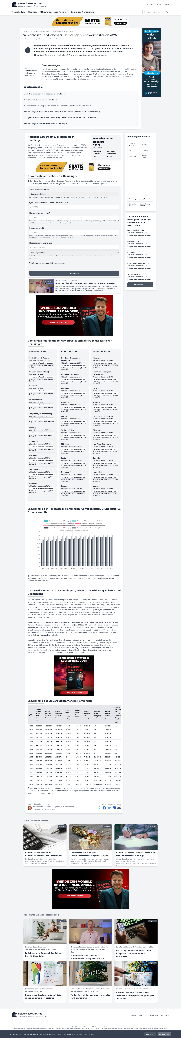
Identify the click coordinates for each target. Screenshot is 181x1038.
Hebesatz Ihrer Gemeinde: (40, 243)
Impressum (165, 1015)
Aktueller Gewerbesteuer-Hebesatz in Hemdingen (45, 94)
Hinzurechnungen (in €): (39, 213)
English (166, 4)
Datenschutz (153, 1015)
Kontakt (150, 4)
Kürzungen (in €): (36, 228)
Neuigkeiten (18, 11)
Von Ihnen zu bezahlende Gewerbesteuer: (47, 263)
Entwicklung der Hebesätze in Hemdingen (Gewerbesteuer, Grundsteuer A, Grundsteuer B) (62, 112)
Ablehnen (150, 1034)
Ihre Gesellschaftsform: (39, 189)
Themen (32, 11)
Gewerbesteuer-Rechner (54, 11)
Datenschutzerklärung (85, 1034)
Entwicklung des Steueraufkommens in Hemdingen (45, 124)
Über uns (158, 4)
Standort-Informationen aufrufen (42, 363)
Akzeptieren (164, 1034)
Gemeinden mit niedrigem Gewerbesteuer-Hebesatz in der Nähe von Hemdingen (57, 106)
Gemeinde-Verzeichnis (82, 11)
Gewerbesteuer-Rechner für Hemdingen (41, 100)
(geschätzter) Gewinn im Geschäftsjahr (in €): (49, 202)
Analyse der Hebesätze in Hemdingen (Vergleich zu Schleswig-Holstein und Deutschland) (61, 118)
